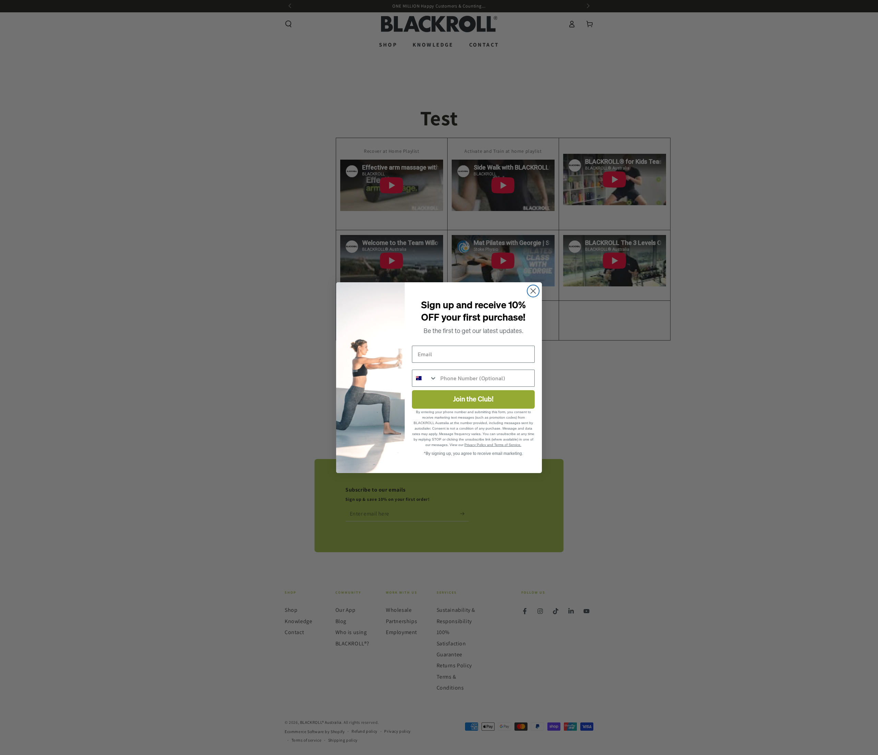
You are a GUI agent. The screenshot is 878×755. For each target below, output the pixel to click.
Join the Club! (473, 399)
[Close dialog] (533, 291)
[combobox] (424, 378)
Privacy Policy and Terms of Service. (492, 445)
